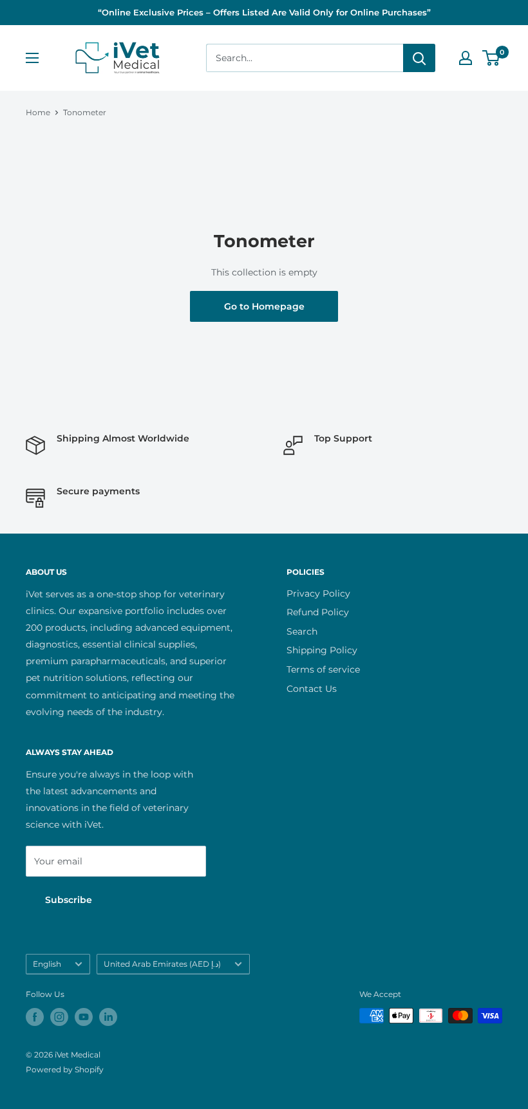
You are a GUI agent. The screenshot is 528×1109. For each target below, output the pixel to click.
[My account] (465, 58)
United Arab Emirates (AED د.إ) (162, 964)
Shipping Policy (322, 650)
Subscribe (68, 900)
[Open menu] (32, 58)
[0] (492, 58)
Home (38, 112)
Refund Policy (318, 612)
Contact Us (312, 688)
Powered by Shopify (65, 1069)
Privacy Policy (318, 593)
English (47, 964)
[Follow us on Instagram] (59, 1017)
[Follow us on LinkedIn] (108, 1017)
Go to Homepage (264, 306)
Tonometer (84, 112)
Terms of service (323, 669)
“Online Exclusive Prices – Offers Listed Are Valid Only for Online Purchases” (264, 12)
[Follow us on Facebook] (35, 1017)
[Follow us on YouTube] (84, 1017)
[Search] (419, 58)
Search (302, 631)
